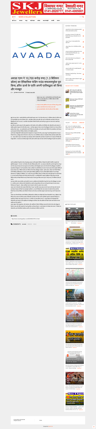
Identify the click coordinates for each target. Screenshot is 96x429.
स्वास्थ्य (58, 20)
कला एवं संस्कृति (45, 20)
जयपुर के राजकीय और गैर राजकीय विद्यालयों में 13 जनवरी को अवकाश (73, 360)
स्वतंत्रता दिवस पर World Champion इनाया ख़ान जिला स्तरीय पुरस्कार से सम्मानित (76, 114)
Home (14, 20)
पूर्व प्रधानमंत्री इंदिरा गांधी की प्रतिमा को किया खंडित (47, 109)
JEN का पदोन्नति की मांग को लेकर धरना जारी (46, 107)
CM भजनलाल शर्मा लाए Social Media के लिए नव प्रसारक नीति (74, 318)
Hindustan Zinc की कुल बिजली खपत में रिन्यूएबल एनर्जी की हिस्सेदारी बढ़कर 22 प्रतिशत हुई (77, 107)
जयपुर (26, 20)
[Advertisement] (22, 105)
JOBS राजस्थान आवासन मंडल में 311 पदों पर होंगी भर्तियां (73, 339)
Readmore (80, 223)
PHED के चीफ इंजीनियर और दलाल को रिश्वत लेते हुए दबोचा (49, 104)
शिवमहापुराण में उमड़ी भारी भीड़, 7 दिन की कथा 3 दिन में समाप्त (74, 380)
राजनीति (52, 20)
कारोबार (38, 20)
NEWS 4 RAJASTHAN (27, 17)
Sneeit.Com (50, 426)
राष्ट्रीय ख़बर (32, 20)
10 (68, 397)
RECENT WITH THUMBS (72, 86)
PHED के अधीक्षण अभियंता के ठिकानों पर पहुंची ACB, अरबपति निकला (74, 401)
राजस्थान (20, 20)
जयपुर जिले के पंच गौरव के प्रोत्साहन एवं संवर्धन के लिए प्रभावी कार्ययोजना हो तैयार (74, 216)
